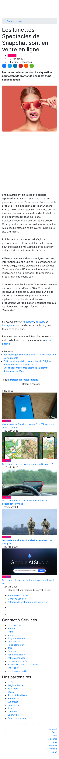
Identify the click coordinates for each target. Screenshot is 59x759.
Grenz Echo (14, 705)
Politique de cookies (18, 595)
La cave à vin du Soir (18, 661)
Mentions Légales (17, 598)
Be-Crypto (13, 688)
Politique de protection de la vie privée (28, 602)
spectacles (32, 379)
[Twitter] (10, 66)
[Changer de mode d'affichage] (55, 8)
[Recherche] (56, 11)
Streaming (51, 748)
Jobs (54, 752)
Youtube (40, 321)
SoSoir (11, 708)
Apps (19, 21)
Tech (54, 732)
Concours (13, 651)
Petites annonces (16, 658)
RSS (10, 648)
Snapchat (22, 379)
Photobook (13, 667)
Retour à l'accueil (31, 384)
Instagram (8, 325)
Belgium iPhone (15, 685)
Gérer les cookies (17, 718)
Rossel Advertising (17, 695)
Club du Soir (14, 641)
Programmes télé (16, 638)
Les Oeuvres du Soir (18, 671)
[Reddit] (26, 66)
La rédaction (14, 625)
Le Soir (11, 682)
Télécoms (52, 738)
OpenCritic (13, 714)
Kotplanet (12, 711)
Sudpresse (13, 701)
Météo (11, 635)
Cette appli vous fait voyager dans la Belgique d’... (28, 464)
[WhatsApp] (32, 66)
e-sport (53, 745)
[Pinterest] (21, 66)
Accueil (10, 21)
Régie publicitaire (17, 654)
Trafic (10, 631)
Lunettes (12, 379)
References (13, 698)
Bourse (11, 628)
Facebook (28, 321)
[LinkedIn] (15, 66)
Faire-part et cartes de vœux (23, 664)
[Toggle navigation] (5, 3)
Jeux (54, 742)
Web (54, 735)
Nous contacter (16, 644)
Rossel (11, 692)
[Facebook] (4, 66)
